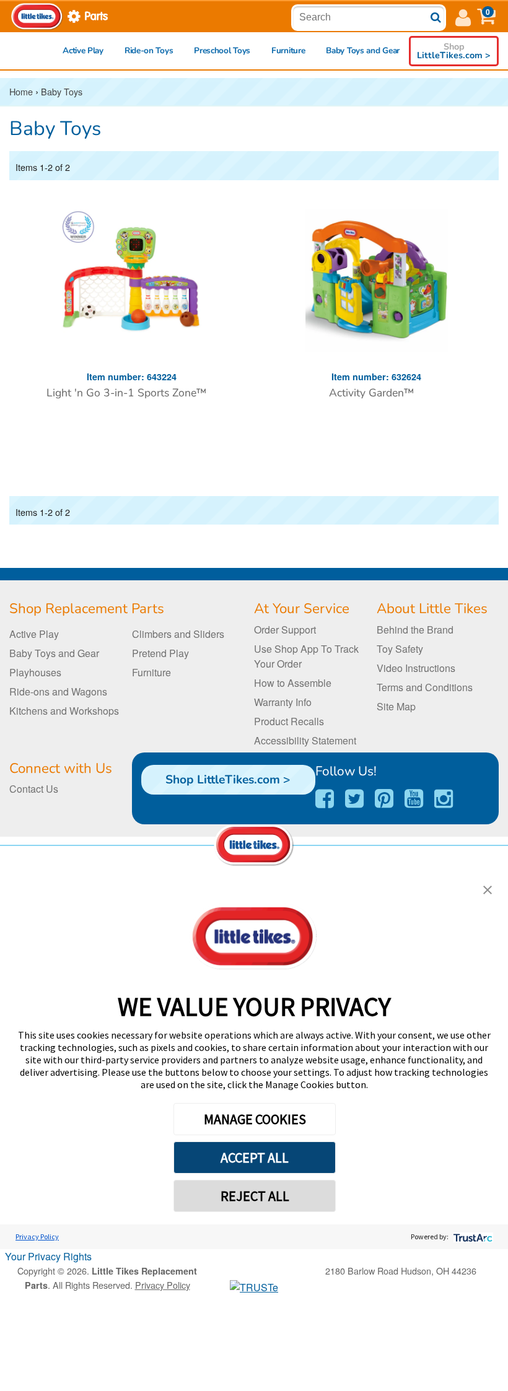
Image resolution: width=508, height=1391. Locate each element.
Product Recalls (289, 721)
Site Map (396, 706)
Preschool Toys (222, 50)
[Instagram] (443, 799)
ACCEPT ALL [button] (255, 1157)
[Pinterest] (384, 799)
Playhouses (35, 672)
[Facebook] (324, 799)
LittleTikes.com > (454, 50)
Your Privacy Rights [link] (48, 1256)
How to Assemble (292, 683)
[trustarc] (472, 1236)
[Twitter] (354, 799)
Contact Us (33, 789)
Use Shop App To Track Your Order (306, 656)
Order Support (285, 629)
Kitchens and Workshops (64, 711)
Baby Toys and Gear (363, 50)
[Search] (435, 17)
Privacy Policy (37, 1236)
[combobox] (366, 17)
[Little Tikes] (37, 15)
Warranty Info (283, 702)
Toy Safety (400, 649)
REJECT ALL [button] (255, 1196)
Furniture (288, 50)
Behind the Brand (415, 629)
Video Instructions (416, 668)
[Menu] (463, 16)
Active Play (83, 50)
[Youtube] (414, 799)
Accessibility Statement (305, 740)
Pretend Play (160, 653)
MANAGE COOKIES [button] (255, 1119)
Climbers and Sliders (178, 634)
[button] (486, 16)
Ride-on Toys (149, 50)
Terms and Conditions (425, 687)
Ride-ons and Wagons (58, 691)
